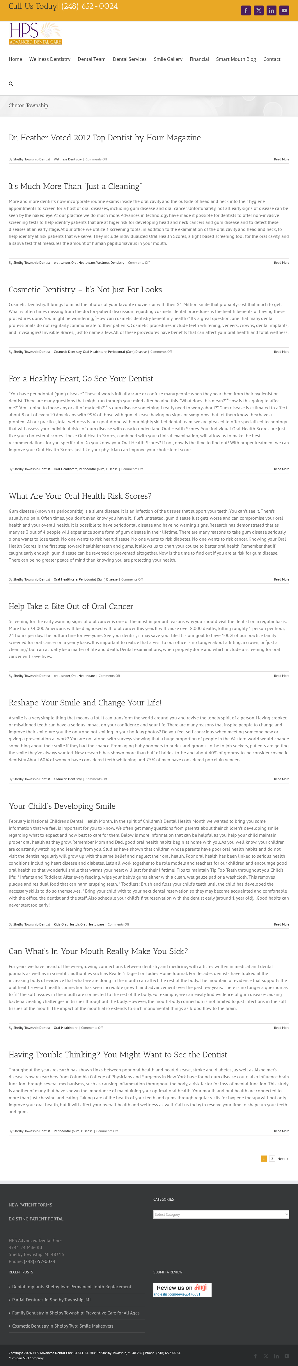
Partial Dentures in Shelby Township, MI (51, 1300)
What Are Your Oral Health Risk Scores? (80, 496)
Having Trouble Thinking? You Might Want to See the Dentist (118, 1054)
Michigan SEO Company (26, 1358)
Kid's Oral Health (66, 924)
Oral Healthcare (83, 262)
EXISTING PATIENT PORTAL (36, 1219)
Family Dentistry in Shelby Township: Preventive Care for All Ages (76, 1313)
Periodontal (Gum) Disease (127, 351)
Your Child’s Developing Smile (62, 806)
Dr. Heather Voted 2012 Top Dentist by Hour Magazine (105, 137)
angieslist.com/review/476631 (177, 1294)
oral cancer (62, 262)
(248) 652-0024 (39, 1261)
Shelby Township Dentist (31, 159)
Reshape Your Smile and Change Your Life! (85, 702)
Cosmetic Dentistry (67, 351)
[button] (11, 83)
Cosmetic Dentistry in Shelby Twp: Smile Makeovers (62, 1326)
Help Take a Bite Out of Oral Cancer (71, 606)
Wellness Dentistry (68, 159)
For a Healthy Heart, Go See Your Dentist (81, 378)
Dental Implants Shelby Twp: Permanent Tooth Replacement (71, 1286)
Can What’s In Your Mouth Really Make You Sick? (98, 951)
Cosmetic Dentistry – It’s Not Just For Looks (85, 289)
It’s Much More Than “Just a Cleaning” (75, 186)
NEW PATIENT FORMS (30, 1205)
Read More (281, 159)
